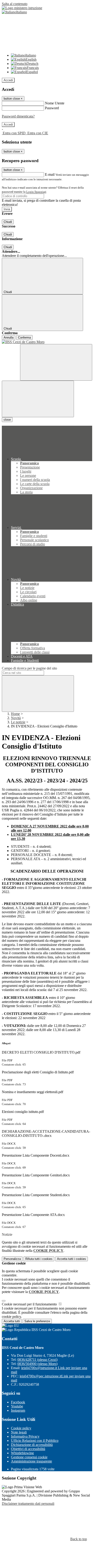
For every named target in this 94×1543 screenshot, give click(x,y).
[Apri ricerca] (56, 362)
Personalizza (12, 1259)
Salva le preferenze (37, 1321)
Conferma (24, 337)
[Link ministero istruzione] (22, 8)
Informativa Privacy (25, 1436)
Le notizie (18, 722)
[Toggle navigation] (38, 399)
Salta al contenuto (14, 4)
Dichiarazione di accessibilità (32, 1445)
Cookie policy (21, 1428)
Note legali (19, 1432)
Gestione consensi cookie (29, 1457)
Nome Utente (54, 103)
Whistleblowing (22, 1453)
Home (15, 714)
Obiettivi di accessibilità (28, 1449)
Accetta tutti (71, 1259)
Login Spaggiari (36, 191)
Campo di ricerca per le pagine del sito (29, 668)
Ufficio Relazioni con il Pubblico (34, 1440)
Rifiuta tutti (38, 1259)
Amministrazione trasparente (31, 1461)
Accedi (8, 80)
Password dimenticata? (18, 116)
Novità (16, 718)
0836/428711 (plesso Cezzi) (37, 1360)
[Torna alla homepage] (47, 342)
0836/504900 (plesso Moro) (37, 1364)
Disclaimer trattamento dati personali (28, 1504)
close (7, 419)
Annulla (8, 337)
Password (52, 108)
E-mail (50, 174)
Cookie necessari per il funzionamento (30, 1304)
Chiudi (8, 222)
